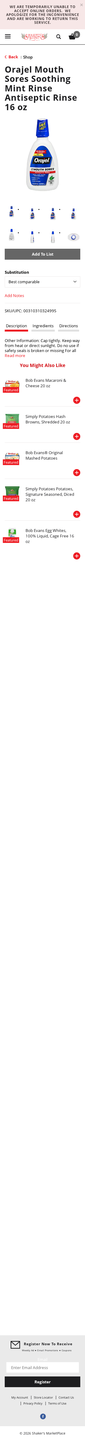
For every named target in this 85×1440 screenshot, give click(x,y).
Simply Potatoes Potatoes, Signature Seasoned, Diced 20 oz (50, 494)
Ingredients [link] (43, 325)
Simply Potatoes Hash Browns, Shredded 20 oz (48, 419)
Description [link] (16, 325)
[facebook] (42, 1416)
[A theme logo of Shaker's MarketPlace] (34, 36)
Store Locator (43, 1397)
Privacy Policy (32, 1403)
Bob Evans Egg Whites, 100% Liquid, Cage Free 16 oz (50, 536)
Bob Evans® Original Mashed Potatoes (44, 455)
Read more (15, 355)
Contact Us (66, 1397)
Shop (28, 57)
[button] (11, 211)
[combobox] (42, 282)
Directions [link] (68, 325)
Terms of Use (57, 1403)
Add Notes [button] (14, 295)
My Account (19, 1397)
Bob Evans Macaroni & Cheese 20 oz (46, 382)
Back (13, 57)
